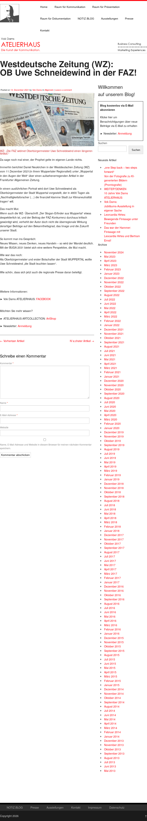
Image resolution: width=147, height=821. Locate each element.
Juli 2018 (109, 505)
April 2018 (110, 518)
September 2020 (114, 393)
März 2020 (110, 419)
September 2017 (114, 548)
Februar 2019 (112, 475)
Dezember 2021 (114, 329)
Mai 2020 (109, 411)
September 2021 (114, 342)
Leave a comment (63, 89)
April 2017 (110, 569)
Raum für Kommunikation (70, 6)
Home (43, 6)
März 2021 (110, 368)
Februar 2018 (112, 526)
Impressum (95, 807)
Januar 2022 (111, 325)
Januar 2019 (111, 479)
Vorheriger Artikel (12, 341)
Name (4, 403)
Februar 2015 (112, 681)
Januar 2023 (111, 273)
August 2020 (111, 398)
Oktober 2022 (112, 286)
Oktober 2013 (112, 749)
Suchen (102, 143)
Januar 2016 (111, 633)
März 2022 (110, 316)
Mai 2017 (109, 565)
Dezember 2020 (114, 381)
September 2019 (114, 445)
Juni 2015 (110, 663)
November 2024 (114, 252)
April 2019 (110, 466)
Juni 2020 (110, 406)
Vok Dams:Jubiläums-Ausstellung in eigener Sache (119, 206)
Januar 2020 (111, 428)
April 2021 (110, 364)
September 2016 (114, 599)
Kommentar (7, 363)
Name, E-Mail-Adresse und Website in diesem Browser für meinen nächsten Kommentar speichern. (45, 446)
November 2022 (114, 282)
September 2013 (114, 753)
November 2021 (114, 333)
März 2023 (110, 265)
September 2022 (114, 291)
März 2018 (110, 522)
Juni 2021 (110, 355)
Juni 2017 (110, 561)
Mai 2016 (109, 616)
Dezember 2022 (114, 278)
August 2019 (111, 449)
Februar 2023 (112, 269)
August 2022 (111, 295)
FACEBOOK (43, 299)
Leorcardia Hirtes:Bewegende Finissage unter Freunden (121, 219)
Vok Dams (37, 89)
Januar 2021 (111, 376)
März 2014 (110, 728)
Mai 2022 (109, 308)
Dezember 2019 (114, 432)
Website (4, 427)
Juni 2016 (110, 612)
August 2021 (111, 346)
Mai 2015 (109, 668)
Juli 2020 (109, 402)
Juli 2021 (109, 351)
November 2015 (114, 642)
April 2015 (110, 672)
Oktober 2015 (112, 646)
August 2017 (111, 552)
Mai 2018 (109, 513)
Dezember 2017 (114, 535)
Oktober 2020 (112, 389)
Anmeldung (25, 326)
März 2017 (110, 573)
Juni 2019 (110, 458)
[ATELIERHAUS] (9, 26)
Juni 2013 (110, 766)
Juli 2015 (109, 659)
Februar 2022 (112, 321)
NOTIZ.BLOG (86, 18)
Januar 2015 (111, 685)
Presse (129, 18)
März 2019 (110, 471)
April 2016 (110, 621)
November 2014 (114, 693)
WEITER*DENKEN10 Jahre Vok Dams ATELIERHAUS (116, 193)
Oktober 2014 (112, 698)
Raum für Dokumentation (55, 18)
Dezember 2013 (114, 741)
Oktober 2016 (112, 595)
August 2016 (111, 604)
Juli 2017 (109, 556)
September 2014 (114, 702)
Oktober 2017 (112, 543)
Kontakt (44, 30)
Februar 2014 (112, 732)
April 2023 (110, 261)
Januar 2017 (111, 582)
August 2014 (111, 706)
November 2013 (114, 745)
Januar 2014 (111, 736)
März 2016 (110, 625)
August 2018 (111, 501)
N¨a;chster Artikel (82, 341)
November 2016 (114, 590)
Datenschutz (116, 807)
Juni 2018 (110, 509)
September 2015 (114, 651)
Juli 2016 (109, 608)
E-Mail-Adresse (9, 415)
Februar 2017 (112, 578)
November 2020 (114, 385)
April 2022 (110, 312)
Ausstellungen (109, 18)
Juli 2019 (109, 453)
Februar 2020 (112, 423)
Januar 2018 (111, 531)
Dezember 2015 (114, 638)
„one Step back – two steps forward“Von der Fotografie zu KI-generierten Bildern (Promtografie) (120, 176)
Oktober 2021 (112, 338)
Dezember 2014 (114, 689)
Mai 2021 (109, 359)
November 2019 (114, 436)
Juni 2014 (110, 715)
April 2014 (110, 723)
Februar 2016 (112, 629)
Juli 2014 (109, 710)
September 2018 (114, 496)
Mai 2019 (109, 462)
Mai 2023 (109, 256)
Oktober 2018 (112, 492)
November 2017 (114, 539)
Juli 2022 (109, 299)
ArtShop (51, 318)
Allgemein (49, 89)
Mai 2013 (109, 771)
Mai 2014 (109, 719)
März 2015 (110, 676)
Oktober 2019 (112, 441)
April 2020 (110, 415)
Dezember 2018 (114, 484)
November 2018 (114, 488)
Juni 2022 (110, 303)
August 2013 (111, 758)
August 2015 (111, 655)
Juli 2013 (109, 762)
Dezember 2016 (114, 586)
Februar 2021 (112, 372)
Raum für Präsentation (106, 6)
